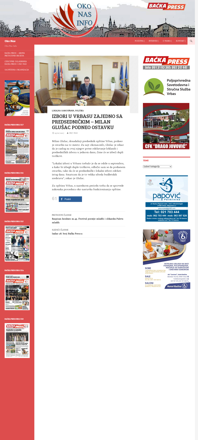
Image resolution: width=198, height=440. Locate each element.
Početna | (139, 41)
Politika (79, 110)
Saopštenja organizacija (17, 70)
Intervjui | (153, 41)
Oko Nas (10, 41)
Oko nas (73, 133)
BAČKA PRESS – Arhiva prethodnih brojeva (15, 54)
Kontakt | (180, 41)
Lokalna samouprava (63, 110)
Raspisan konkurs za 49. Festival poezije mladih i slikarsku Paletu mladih (87, 219)
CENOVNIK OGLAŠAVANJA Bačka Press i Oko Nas (16, 62)
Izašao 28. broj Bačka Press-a (67, 232)
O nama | (167, 41)
